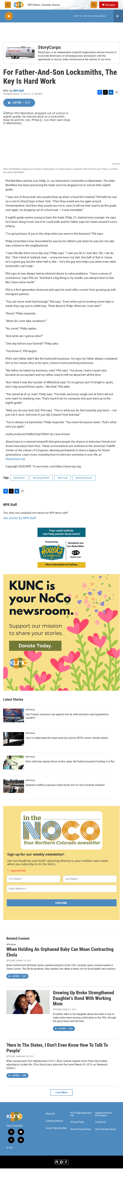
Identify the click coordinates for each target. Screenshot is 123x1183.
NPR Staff (18, 90)
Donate (110, 5)
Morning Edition (41, 478)
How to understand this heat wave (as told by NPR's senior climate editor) (67, 737)
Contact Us (100, 1122)
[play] (8, 16)
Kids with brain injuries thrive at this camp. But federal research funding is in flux (70, 761)
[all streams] (118, 16)
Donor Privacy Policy (80, 1129)
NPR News (30, 709)
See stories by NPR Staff (19, 518)
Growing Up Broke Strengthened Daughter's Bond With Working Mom (83, 998)
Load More (61, 1092)
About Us (50, 1114)
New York (62, 478)
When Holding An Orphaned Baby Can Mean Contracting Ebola (60, 952)
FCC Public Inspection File (81, 1114)
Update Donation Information (103, 1114)
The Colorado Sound (105, 1129)
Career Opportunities (56, 1128)
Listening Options (54, 1121)
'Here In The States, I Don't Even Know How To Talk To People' (57, 1047)
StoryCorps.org (15, 459)
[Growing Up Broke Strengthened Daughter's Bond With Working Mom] (28, 1002)
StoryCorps (49, 47)
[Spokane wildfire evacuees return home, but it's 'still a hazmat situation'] (13, 786)
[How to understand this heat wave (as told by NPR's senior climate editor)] (13, 739)
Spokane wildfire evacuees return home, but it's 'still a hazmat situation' (65, 785)
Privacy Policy (77, 1122)
